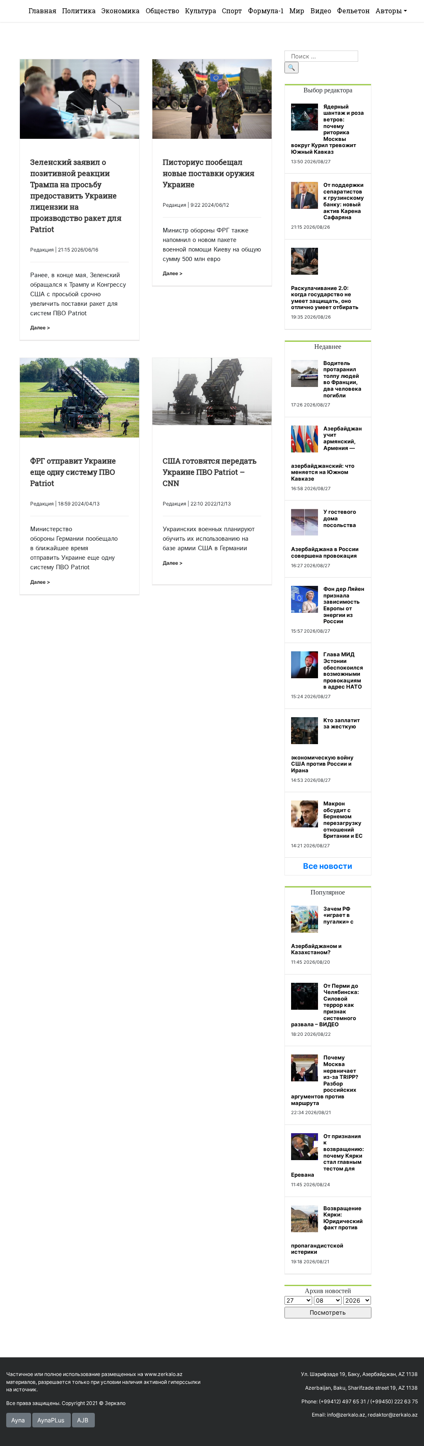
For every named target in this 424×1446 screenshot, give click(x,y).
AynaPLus (51, 1420)
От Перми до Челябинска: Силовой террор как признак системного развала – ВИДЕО (325, 1005)
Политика (79, 10)
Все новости (327, 866)
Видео (321, 10)
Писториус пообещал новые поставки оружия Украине (208, 173)
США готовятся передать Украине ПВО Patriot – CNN (210, 472)
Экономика (120, 10)
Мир (296, 10)
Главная (42, 10)
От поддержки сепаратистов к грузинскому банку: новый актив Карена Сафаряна (343, 200)
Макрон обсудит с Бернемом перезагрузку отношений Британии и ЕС (343, 819)
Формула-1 (266, 10)
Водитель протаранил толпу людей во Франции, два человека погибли (342, 379)
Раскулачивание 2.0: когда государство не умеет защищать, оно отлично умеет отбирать (325, 298)
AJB (82, 1420)
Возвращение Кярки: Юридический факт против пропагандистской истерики (327, 1230)
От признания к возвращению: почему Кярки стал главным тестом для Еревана (327, 1155)
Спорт (232, 10)
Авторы (389, 10)
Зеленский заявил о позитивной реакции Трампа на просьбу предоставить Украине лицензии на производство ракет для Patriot (75, 195)
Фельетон (353, 10)
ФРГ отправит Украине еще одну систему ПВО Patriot (73, 472)
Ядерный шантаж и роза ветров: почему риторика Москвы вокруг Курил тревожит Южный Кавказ (327, 129)
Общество (162, 10)
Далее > (40, 327)
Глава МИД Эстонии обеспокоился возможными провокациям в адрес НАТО (343, 670)
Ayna (18, 1420)
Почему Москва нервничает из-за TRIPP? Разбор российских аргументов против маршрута (324, 1080)
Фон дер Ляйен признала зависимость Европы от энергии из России (343, 604)
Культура (200, 10)
